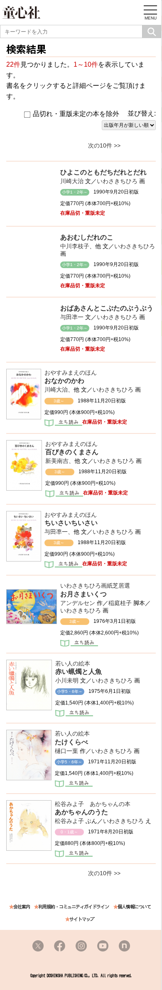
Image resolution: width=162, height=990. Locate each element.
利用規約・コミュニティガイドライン (73, 907)
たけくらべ (71, 742)
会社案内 (21, 907)
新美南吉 (57, 460)
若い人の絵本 (72, 663)
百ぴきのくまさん (71, 451)
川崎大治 (71, 181)
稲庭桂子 (120, 603)
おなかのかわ (64, 380)
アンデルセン (77, 603)
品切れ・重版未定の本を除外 (76, 113)
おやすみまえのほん (70, 372)
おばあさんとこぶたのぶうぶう (106, 308)
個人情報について (134, 907)
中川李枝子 (74, 246)
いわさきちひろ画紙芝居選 (95, 585)
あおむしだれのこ (86, 237)
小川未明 (67, 680)
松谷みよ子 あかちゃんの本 (92, 804)
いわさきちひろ (117, 181)
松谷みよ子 (69, 821)
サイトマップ (81, 919)
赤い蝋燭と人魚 (78, 671)
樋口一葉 (66, 751)
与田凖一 (71, 317)
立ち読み (63, 423)
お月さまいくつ (83, 594)
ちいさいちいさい (71, 522)
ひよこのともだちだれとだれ (103, 172)
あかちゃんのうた (81, 812)
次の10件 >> (104, 145)
